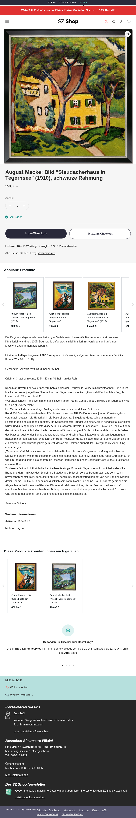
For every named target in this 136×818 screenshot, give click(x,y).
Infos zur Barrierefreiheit (47, 814)
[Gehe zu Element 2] (66, 665)
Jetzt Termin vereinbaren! (28, 724)
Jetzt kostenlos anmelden (30, 797)
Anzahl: (9, 198)
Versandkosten (46, 253)
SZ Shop (83, 2)
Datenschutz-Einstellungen (49, 810)
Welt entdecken (19, 687)
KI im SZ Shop (13, 679)
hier (46, 731)
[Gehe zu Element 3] (69, 665)
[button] (3, 305)
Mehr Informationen (16, 775)
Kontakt (95, 810)
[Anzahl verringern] (10, 206)
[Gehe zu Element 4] (73, 665)
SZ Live (52, 2)
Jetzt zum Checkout (100, 233)
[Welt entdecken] (7, 687)
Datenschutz (70, 810)
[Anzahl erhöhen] (24, 206)
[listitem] (25, 304)
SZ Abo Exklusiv (67, 2)
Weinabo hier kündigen (72, 814)
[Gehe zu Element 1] (62, 665)
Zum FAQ (19, 713)
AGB (104, 810)
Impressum (84, 810)
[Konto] (121, 21)
